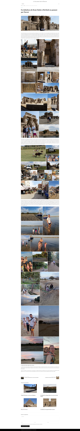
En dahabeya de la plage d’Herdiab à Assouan (47, 409)
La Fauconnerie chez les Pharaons (40, 1)
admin (22, 14)
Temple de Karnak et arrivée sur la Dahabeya (28, 395)
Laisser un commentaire (32, 14)
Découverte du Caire (24, 409)
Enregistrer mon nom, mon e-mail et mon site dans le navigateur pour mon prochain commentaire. (32, 424)
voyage (22, 7)
